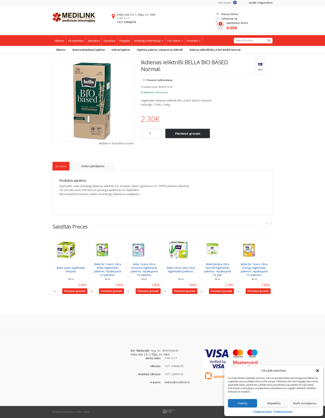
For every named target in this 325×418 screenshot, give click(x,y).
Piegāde (124, 40)
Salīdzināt (229, 18)
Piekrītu (243, 403)
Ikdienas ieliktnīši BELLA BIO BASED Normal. (215, 49)
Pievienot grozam (187, 133)
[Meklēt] (269, 40)
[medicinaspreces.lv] (73, 17)
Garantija (109, 40)
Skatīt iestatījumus (305, 403)
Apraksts (61, 166)
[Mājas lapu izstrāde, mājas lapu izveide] (217, 411)
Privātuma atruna (262, 411)
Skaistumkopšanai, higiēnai (88, 49)
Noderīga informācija (147, 40)
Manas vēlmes (229, 14)
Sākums (59, 40)
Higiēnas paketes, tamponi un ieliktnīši (160, 49)
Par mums (174, 40)
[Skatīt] (55, 291)
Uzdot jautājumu (92, 166)
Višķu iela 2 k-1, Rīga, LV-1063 (136, 14)
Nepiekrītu (273, 403)
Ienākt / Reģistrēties (261, 2)
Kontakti (192, 40)
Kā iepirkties (76, 40)
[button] (317, 371)
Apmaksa (94, 40)
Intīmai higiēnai (121, 49)
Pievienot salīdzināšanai (159, 80)
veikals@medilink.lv (177, 382)
